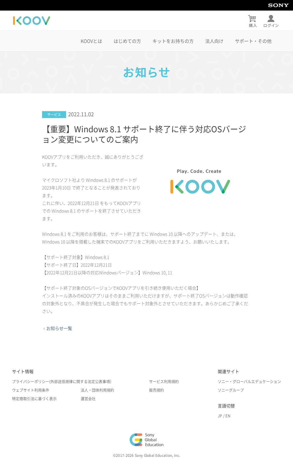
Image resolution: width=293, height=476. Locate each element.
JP (220, 416)
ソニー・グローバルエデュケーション (249, 381)
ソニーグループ (231, 390)
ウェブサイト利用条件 (30, 390)
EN (227, 416)
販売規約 (156, 390)
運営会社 (88, 399)
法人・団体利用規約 (97, 390)
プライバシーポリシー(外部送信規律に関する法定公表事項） (63, 381)
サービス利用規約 (164, 381)
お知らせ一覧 (59, 328)
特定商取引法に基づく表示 (34, 399)
